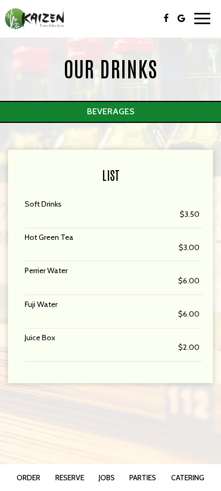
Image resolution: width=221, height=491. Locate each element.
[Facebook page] (166, 18)
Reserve (69, 477)
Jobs (107, 477)
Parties (142, 477)
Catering (187, 477)
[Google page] (181, 18)
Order (28, 477)
